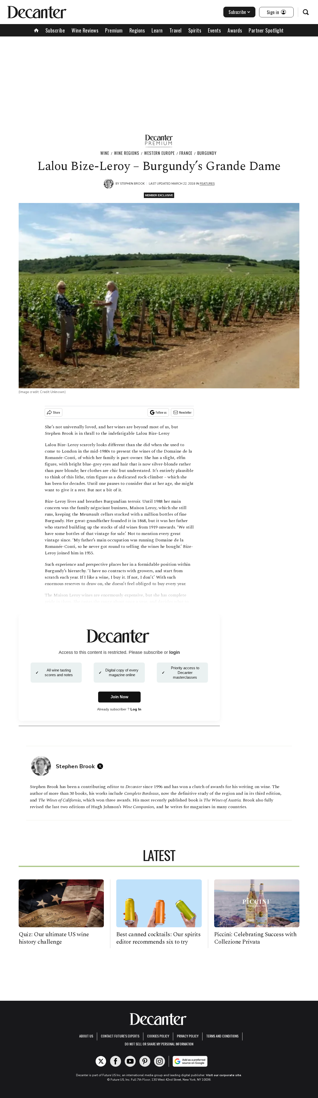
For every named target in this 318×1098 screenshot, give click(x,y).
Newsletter (185, 412)
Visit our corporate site (223, 1075)
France (185, 153)
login (174, 652)
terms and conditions (222, 1035)
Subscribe (237, 12)
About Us (86, 1035)
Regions (137, 30)
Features (207, 184)
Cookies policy (158, 1035)
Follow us (161, 412)
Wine (104, 153)
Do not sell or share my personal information (159, 1043)
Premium (114, 30)
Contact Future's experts (120, 1035)
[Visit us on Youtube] (130, 1061)
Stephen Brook (132, 184)
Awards (235, 30)
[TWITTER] (101, 766)
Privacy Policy (188, 1035)
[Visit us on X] (100, 1061)
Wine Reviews (85, 30)
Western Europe (159, 153)
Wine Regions (126, 153)
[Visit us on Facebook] (115, 1061)
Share (56, 412)
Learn (157, 30)
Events (214, 30)
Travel (175, 30)
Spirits (194, 30)
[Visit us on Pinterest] (144, 1061)
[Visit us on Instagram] (159, 1061)
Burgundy (207, 153)
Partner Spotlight (266, 30)
